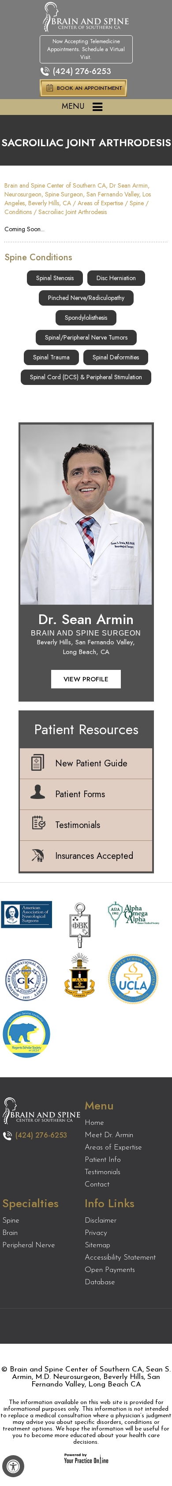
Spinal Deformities (116, 357)
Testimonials (77, 825)
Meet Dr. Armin (109, 1135)
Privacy (96, 1233)
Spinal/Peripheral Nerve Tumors (86, 337)
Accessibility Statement (120, 1257)
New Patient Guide (91, 763)
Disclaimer (100, 1220)
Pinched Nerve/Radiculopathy (86, 297)
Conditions (18, 211)
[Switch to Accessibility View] (13, 1466)
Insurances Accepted (94, 856)
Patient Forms (80, 794)
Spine (137, 203)
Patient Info (103, 1160)
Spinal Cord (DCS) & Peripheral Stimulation (86, 377)
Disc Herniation (116, 278)
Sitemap (97, 1245)
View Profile (86, 679)
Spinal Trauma (51, 357)
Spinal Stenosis (55, 278)
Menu (73, 106)
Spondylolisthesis (86, 317)
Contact (97, 1184)
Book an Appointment (90, 88)
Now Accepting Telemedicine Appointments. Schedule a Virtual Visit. (86, 49)
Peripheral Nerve (28, 1245)
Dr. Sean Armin (86, 619)
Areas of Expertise (100, 203)
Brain (10, 1233)
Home (94, 1123)
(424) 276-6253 (82, 71)
